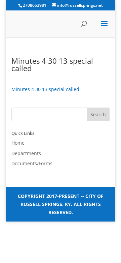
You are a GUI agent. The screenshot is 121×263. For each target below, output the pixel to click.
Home (18, 143)
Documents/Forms (31, 163)
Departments (26, 153)
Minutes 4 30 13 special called (45, 89)
